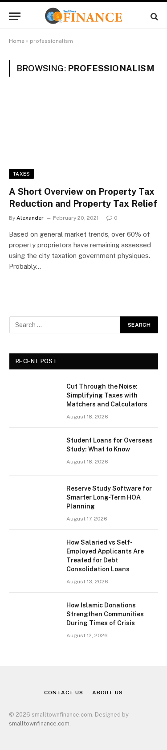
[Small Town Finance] (83, 16)
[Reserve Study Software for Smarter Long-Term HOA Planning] (33, 500)
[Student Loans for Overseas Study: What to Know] (33, 452)
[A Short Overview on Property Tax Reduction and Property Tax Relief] (83, 136)
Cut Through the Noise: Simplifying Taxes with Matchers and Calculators (106, 395)
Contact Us (63, 692)
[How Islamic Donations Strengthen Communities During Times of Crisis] (33, 617)
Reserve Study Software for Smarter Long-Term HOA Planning (109, 497)
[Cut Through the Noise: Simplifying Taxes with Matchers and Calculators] (33, 398)
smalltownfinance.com (39, 723)
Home (16, 41)
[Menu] (14, 16)
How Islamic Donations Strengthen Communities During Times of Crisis (105, 614)
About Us (107, 692)
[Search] (153, 16)
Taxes (21, 173)
